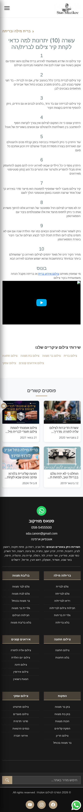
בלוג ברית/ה (62, 622)
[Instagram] (41, 804)
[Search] (7, 780)
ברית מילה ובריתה (16, 31)
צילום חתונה (9, 356)
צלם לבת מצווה (21, 593)
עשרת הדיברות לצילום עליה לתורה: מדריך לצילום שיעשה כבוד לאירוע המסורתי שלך (63, 429)
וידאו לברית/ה (62, 600)
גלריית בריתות (62, 615)
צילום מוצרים (21, 714)
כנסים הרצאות (21, 728)
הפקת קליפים (62, 728)
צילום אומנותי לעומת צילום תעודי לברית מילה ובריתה (21, 429)
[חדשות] (3, 406)
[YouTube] (30, 804)
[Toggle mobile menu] (7, 8)
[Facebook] (53, 804)
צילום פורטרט (21, 706)
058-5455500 (41, 527)
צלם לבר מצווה (21, 586)
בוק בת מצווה (62, 714)
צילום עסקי (9, 363)
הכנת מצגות (62, 721)
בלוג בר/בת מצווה (21, 622)
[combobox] (46, 780)
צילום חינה (21, 664)
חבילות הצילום (20, 615)
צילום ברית (70, 356)
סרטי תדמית (21, 721)
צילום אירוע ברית (48, 273)
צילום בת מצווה (29, 356)
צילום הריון (62, 735)
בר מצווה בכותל (21, 600)
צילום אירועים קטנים (31, 363)
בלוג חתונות (62, 657)
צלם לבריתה (62, 593)
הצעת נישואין (20, 679)
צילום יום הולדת (20, 657)
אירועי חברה (21, 735)
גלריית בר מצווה (21, 608)
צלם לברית (62, 586)
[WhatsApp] (41, 511)
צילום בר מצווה (51, 356)
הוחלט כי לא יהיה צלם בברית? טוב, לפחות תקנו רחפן (62, 475)
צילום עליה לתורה (21, 650)
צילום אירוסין (20, 671)
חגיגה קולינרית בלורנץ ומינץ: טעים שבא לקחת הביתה (22, 475)
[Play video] (41, 302)
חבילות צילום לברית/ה (62, 608)
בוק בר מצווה (62, 706)
